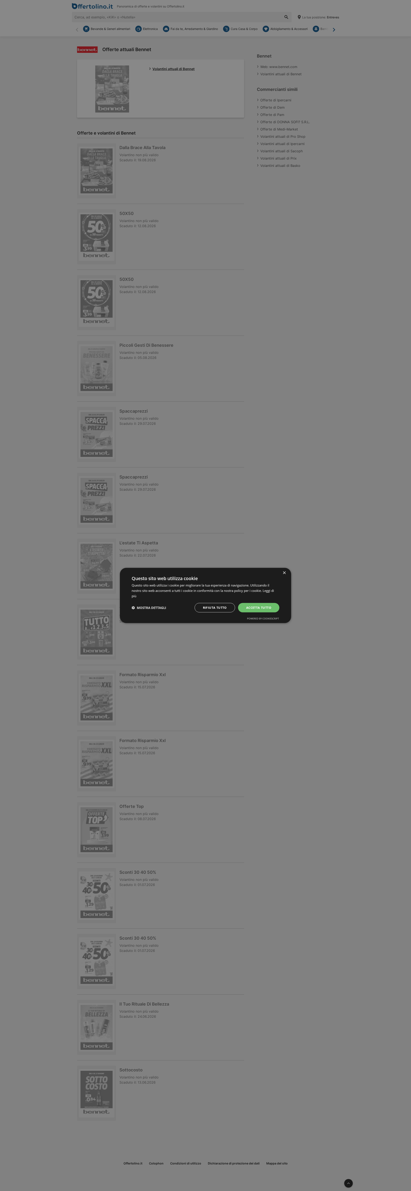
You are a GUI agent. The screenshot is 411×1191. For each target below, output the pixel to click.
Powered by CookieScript (263, 618)
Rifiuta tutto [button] (215, 607)
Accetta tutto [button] (258, 607)
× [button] (284, 573)
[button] (149, 607)
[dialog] (205, 595)
